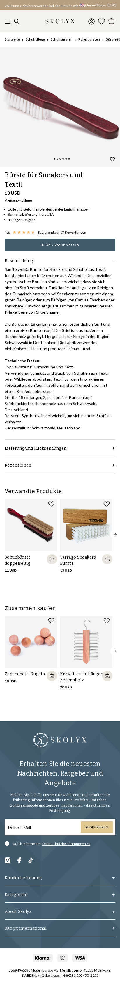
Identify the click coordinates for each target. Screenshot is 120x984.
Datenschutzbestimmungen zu (66, 843)
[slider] (60, 107)
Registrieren (96, 827)
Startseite (12, 39)
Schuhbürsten (62, 39)
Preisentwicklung (18, 200)
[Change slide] (54, 159)
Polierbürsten (89, 39)
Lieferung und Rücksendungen (35, 448)
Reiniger (24, 299)
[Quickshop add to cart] (52, 559)
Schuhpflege (35, 39)
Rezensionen (18, 465)
